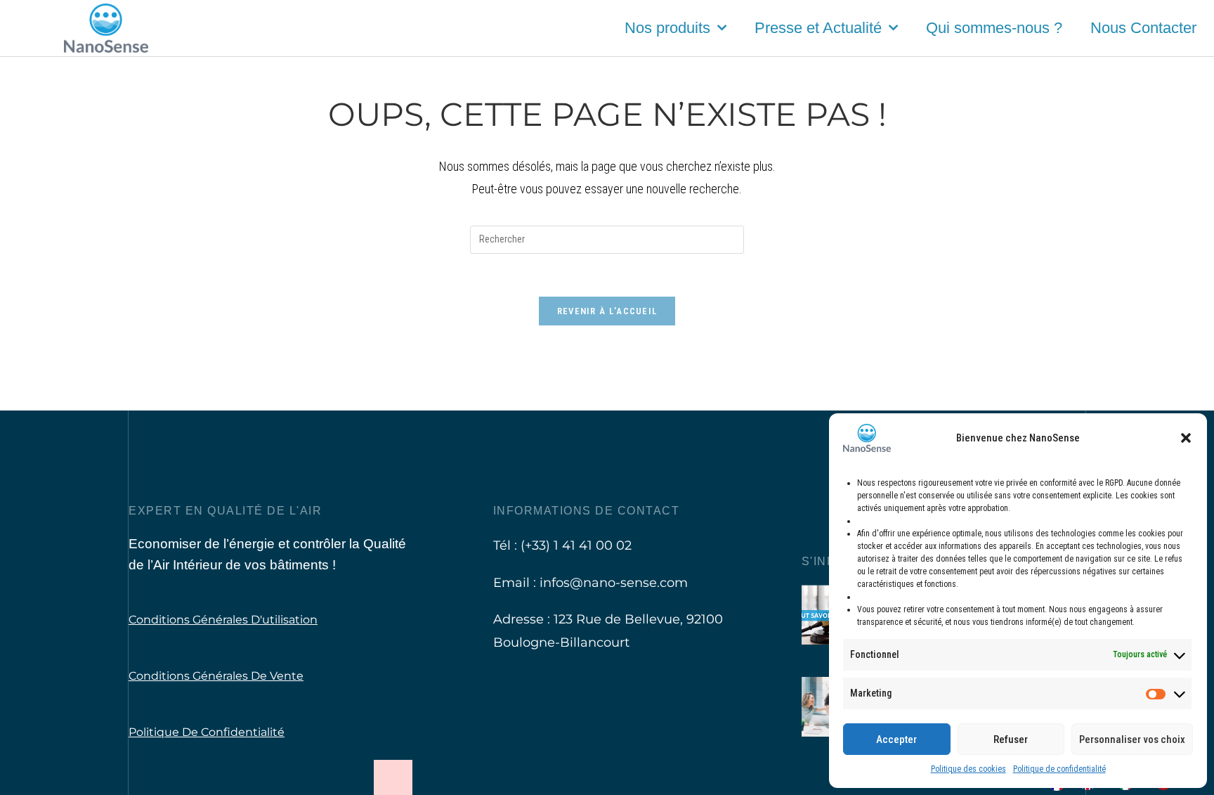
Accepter (896, 739)
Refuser (1010, 739)
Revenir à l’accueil (607, 311)
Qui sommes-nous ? (994, 28)
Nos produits (667, 28)
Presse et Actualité (818, 28)
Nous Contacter (1143, 28)
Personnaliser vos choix (1132, 739)
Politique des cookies (968, 769)
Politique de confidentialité (1059, 769)
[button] (1186, 438)
